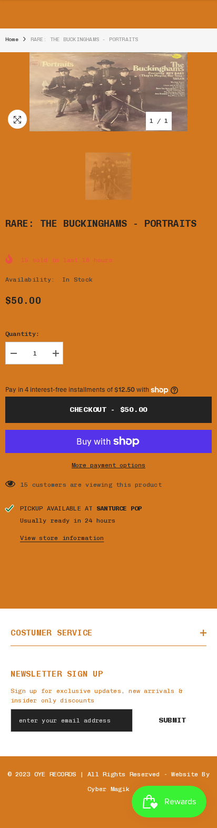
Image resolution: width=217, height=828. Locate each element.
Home (11, 39)
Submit (172, 720)
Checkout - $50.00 (108, 409)
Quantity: (22, 334)
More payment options (108, 465)
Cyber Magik (108, 789)
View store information (62, 538)
